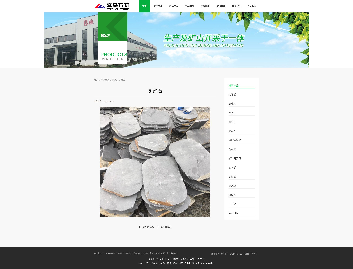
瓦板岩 (232, 149)
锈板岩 (232, 113)
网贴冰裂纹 (235, 140)
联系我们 (236, 6)
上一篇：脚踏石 (146, 227)
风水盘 (232, 185)
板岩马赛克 (235, 158)
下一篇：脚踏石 (164, 227)
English (252, 6)
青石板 (232, 94)
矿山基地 (220, 6)
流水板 (232, 167)
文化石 (232, 103)
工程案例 (189, 6)
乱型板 (232, 176)
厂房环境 (205, 6)
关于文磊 (158, 6)
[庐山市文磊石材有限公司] (113, 9)
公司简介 (215, 254)
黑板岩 (232, 122)
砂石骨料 (234, 213)
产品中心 (173, 6)
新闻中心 (224, 254)
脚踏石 (232, 195)
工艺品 (232, 204)
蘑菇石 (232, 131)
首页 (144, 6)
